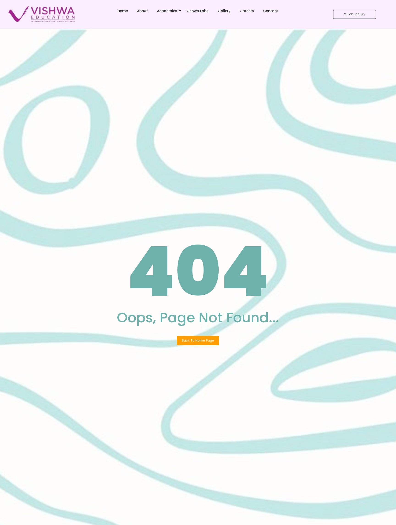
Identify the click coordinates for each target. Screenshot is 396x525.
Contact (270, 10)
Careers (247, 10)
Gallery (224, 10)
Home (123, 10)
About (142, 10)
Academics (167, 10)
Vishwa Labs (197, 10)
